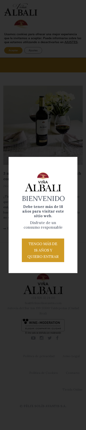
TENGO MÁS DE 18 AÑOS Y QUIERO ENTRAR (43, 250)
